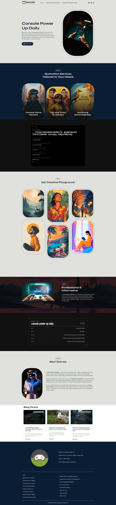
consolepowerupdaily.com (69, 452)
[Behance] (89, 2)
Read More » (28, 439)
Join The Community (64, 484)
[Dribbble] (91, 2)
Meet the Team (63, 495)
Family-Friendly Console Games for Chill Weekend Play (81, 429)
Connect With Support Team (29, 497)
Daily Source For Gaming (28, 477)
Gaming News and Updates (29, 480)
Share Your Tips (63, 490)
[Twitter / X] (93, 2)
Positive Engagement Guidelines (67, 482)
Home (24, 475)
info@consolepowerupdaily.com (69, 462)
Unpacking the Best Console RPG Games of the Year (33, 429)
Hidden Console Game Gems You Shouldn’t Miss (58, 428)
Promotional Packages (65, 487)
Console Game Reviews (28, 491)
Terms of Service (63, 493)
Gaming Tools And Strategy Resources (68, 476)
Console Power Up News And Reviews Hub (70, 479)
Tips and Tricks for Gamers (29, 483)
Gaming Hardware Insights (29, 494)
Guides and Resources (28, 489)
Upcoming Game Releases (29, 486)
